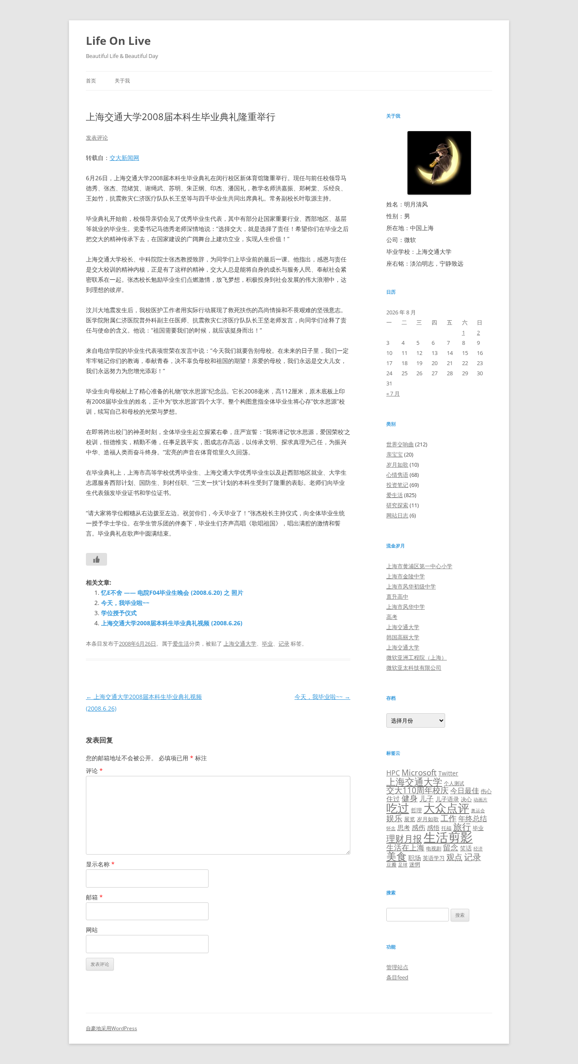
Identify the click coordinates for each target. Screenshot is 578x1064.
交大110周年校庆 (417, 790)
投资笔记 (397, 485)
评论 (94, 771)
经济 (478, 849)
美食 (396, 856)
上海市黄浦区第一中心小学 (419, 566)
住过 (393, 798)
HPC (393, 773)
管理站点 (397, 967)
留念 (450, 847)
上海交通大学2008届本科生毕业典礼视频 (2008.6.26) (171, 623)
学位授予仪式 (119, 613)
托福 (446, 828)
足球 (402, 864)
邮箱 (94, 897)
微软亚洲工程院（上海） (416, 657)
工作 (448, 818)
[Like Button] (96, 559)
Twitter (448, 773)
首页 (91, 80)
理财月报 (404, 838)
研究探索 (397, 505)
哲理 (416, 810)
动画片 (480, 800)
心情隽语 (397, 474)
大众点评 (446, 808)
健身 (410, 798)
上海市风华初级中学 (411, 586)
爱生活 (181, 643)
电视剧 (433, 848)
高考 (391, 617)
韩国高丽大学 (402, 637)
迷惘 (414, 864)
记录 (283, 643)
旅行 (462, 827)
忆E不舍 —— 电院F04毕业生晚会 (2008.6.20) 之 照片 (172, 592)
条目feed (397, 977)
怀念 (391, 828)
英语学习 (434, 858)
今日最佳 (464, 790)
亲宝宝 (394, 454)
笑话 (466, 848)
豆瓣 (391, 864)
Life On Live (118, 40)
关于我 (122, 80)
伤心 (486, 791)
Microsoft (419, 772)
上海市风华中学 (405, 606)
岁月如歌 (397, 464)
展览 (409, 819)
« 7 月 (393, 393)
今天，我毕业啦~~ (125, 603)
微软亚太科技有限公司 (413, 667)
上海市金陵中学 (405, 576)
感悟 (433, 827)
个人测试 (454, 783)
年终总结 (472, 818)
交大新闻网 (124, 158)
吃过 (397, 808)
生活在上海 (405, 847)
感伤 (418, 827)
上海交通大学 (239, 643)
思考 (403, 827)
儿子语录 (447, 799)
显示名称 (100, 864)
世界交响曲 (400, 444)
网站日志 (397, 515)
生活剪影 (448, 837)
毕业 (267, 643)
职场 (414, 857)
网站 (92, 930)
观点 (454, 857)
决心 (466, 799)
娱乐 (394, 818)
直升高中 (397, 596)
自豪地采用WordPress (111, 1028)
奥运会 (478, 810)
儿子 (426, 798)
